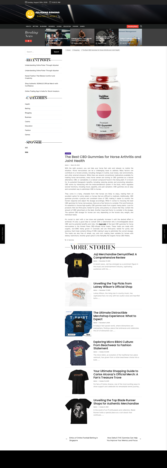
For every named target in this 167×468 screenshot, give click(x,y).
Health (28, 26)
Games (82, 26)
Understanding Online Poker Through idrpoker (129, 39)
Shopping (67, 153)
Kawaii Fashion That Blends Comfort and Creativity (56, 39)
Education (67, 26)
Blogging (43, 26)
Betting (35, 26)
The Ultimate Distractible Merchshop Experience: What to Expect (114, 316)
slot (26, 147)
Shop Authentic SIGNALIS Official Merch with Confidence (80, 38)
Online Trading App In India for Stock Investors (105, 39)
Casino (59, 26)
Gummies (71, 240)
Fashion (75, 26)
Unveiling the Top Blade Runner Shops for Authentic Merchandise (116, 401)
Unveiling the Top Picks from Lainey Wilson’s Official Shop (112, 285)
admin (67, 165)
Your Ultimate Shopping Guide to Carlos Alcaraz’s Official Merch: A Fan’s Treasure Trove (115, 374)
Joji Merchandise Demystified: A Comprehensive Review (115, 256)
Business (52, 26)
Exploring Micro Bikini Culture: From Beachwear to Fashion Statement (113, 345)
